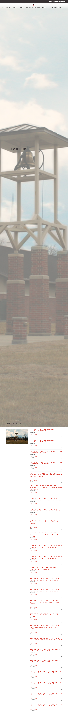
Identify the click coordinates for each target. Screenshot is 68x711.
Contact (51, 1)
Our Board (44, 7)
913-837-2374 (59, 1)
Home (3, 7)
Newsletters (15, 7)
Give (55, 1)
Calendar (22, 7)
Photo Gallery (62, 7)
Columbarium (37, 7)
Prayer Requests (53, 7)
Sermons (8, 7)
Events (31, 7)
